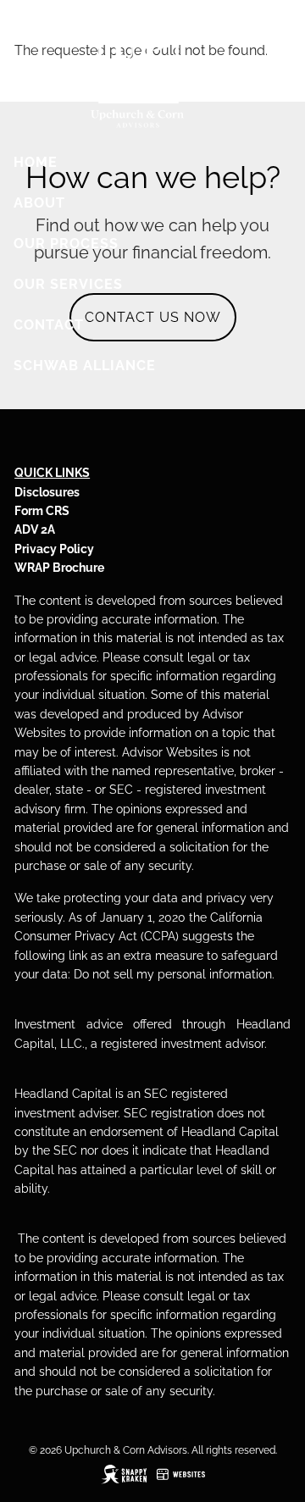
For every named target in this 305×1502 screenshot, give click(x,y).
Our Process (66, 244)
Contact (49, 325)
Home (36, 162)
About (39, 203)
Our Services (68, 284)
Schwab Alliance (85, 365)
